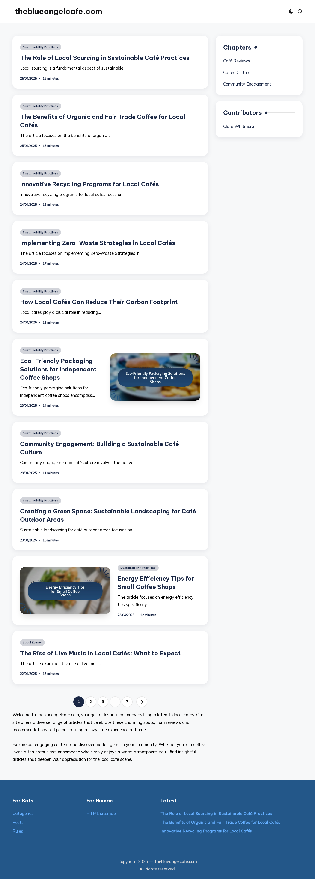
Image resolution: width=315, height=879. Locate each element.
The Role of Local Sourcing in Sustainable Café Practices (105, 58)
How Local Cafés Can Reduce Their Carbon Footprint (99, 302)
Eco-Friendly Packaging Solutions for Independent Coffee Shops (58, 369)
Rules (17, 831)
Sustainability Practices (40, 47)
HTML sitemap (101, 813)
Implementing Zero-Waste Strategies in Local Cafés (97, 243)
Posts (18, 822)
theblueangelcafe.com (58, 11)
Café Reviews (236, 61)
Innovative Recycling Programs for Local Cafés (89, 184)
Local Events (32, 642)
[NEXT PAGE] (141, 701)
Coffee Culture (236, 72)
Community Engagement (247, 84)
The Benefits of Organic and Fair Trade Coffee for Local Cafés (220, 822)
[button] (141, 701)
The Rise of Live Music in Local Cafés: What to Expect (100, 653)
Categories (22, 813)
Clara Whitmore (238, 126)
